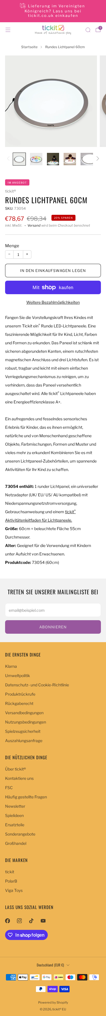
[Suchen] (88, 30)
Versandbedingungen (24, 712)
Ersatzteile (14, 824)
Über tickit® (15, 769)
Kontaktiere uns (19, 778)
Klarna (11, 666)
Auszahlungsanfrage (23, 740)
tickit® (10, 191)
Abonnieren (53, 627)
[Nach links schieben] (9, 159)
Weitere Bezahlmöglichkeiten (53, 302)
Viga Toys (14, 890)
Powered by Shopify (53, 1002)
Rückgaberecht (19, 703)
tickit (9, 871)
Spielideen (14, 815)
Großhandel (15, 843)
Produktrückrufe (20, 694)
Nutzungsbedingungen (25, 722)
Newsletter (15, 806)
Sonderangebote (20, 834)
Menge (12, 245)
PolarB (11, 881)
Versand (33, 225)
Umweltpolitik (17, 675)
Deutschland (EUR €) (50, 965)
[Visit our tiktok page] (31, 920)
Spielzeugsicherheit (22, 731)
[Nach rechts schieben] (96, 159)
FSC (9, 787)
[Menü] (8, 30)
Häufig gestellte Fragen (26, 796)
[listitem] (53, 11)
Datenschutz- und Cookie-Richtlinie (37, 684)
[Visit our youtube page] (43, 920)
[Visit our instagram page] (19, 920)
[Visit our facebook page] (7, 920)
